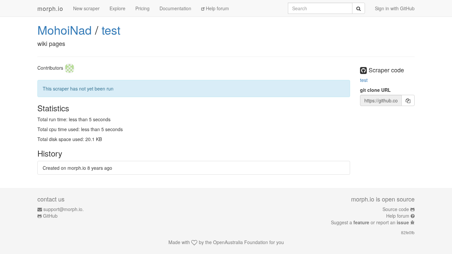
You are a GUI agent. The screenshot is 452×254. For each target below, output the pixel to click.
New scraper (86, 8)
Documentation (175, 8)
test (111, 29)
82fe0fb (408, 232)
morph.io (50, 8)
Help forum (216, 8)
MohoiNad (64, 29)
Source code (396, 209)
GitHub (50, 215)
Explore (117, 8)
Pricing (142, 8)
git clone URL (375, 90)
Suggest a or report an (370, 222)
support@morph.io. (63, 209)
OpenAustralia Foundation (240, 242)
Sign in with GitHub (395, 8)
